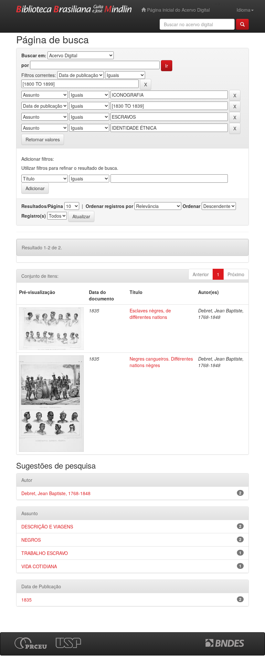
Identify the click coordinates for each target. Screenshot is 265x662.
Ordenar (191, 206)
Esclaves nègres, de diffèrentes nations (150, 313)
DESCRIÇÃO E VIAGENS (47, 526)
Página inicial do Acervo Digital (178, 9)
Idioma (243, 9)
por (25, 65)
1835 (26, 599)
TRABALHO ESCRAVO (44, 553)
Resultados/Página (42, 206)
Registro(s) (33, 215)
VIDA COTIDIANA (39, 566)
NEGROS (31, 540)
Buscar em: (33, 55)
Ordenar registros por (109, 206)
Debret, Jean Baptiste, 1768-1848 (55, 493)
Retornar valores (43, 139)
